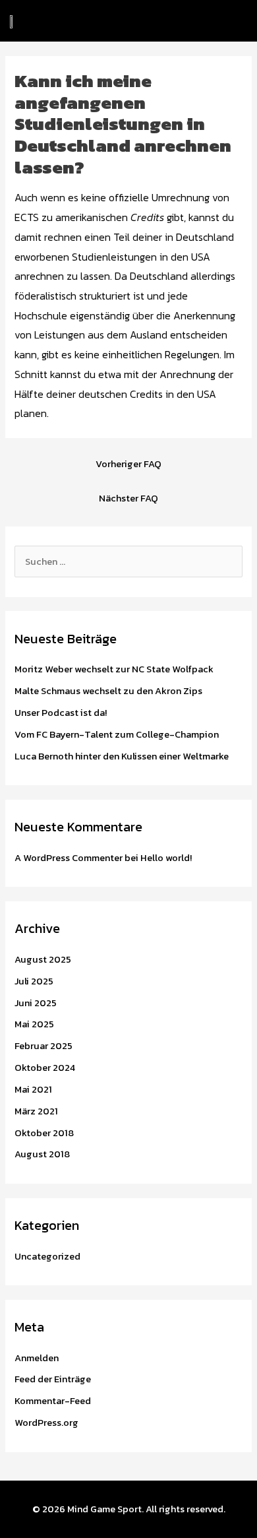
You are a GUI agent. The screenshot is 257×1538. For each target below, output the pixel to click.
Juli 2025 (33, 981)
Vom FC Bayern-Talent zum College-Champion (116, 734)
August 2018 (42, 1154)
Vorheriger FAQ (128, 464)
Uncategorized (47, 1256)
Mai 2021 (33, 1089)
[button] (112, 21)
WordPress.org (46, 1422)
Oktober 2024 (44, 1067)
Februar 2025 (43, 1046)
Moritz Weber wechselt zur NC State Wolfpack (114, 669)
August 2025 (42, 959)
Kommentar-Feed (52, 1401)
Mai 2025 (34, 1024)
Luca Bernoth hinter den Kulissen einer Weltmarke (121, 756)
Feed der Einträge (52, 1379)
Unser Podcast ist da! (60, 712)
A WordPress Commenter (68, 857)
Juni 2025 (35, 1003)
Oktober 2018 (44, 1133)
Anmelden (36, 1358)
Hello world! (166, 857)
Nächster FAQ (128, 498)
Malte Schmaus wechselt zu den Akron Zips (108, 691)
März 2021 (36, 1111)
